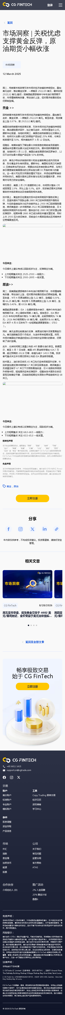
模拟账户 (7, 808)
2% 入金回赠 (38, 889)
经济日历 (36, 799)
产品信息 (7, 831)
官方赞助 (36, 862)
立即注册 (32, 498)
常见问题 (36, 853)
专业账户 (7, 804)
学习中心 (36, 808)
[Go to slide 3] (33, 625)
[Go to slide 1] (28, 625)
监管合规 (36, 858)
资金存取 (7, 826)
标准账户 (7, 799)
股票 (5, 872)
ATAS (35, 867)
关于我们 (36, 848)
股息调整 (7, 821)
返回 (10, 22)
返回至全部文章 (35, 642)
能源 (5, 867)
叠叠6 (35, 899)
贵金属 (6, 858)
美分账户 (7, 795)
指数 (5, 853)
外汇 (5, 848)
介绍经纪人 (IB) (10, 889)
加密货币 (7, 862)
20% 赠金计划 (39, 894)
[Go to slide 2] (31, 625)
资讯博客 (36, 804)
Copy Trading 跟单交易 (44, 795)
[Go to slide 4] (36, 625)
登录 (50, 5)
